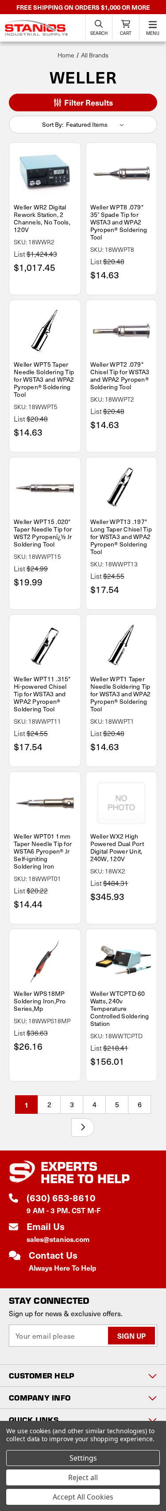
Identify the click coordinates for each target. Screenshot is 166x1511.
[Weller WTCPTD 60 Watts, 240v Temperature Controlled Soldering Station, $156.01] (121, 960)
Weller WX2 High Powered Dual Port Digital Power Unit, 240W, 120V (117, 847)
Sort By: (52, 124)
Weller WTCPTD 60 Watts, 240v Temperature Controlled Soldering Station (119, 1008)
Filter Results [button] (87, 102)
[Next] (83, 1127)
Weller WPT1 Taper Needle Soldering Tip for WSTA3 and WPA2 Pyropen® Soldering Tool (120, 694)
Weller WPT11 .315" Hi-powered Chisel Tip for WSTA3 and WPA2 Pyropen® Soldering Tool (42, 694)
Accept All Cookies (83, 1497)
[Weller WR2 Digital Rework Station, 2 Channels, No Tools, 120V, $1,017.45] (45, 173)
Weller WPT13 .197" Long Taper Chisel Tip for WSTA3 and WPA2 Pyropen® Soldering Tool (121, 536)
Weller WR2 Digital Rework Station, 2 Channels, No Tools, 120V (42, 218)
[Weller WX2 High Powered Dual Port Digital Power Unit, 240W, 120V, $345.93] (121, 802)
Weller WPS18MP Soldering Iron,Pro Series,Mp (40, 1001)
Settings (83, 1458)
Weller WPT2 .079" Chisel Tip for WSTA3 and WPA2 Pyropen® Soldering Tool (120, 376)
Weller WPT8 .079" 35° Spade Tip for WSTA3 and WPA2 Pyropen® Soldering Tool (118, 222)
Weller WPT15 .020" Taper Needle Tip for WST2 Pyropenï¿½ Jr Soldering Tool (43, 533)
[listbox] (96, 124)
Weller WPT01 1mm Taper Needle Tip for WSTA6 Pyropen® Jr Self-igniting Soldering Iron (43, 851)
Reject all (83, 1477)
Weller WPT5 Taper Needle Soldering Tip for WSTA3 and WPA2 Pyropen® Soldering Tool (44, 379)
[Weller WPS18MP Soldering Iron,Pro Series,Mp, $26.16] (45, 960)
